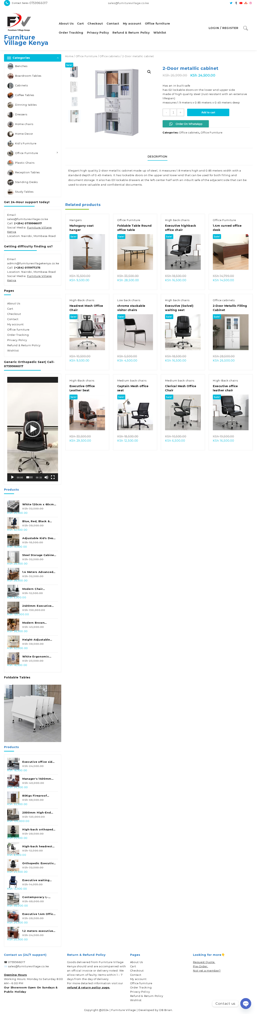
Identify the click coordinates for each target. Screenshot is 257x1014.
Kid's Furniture (26, 143)
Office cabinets (110, 56)
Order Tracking (18, 334)
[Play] (12, 477)
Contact (12, 319)
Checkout (14, 313)
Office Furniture (26, 153)
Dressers (21, 114)
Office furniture (18, 329)
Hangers (75, 220)
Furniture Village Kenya (26, 40)
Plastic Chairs (25, 162)
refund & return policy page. (88, 987)
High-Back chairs (81, 300)
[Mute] (46, 477)
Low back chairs (128, 300)
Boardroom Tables (28, 75)
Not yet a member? (207, 970)
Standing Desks (26, 182)
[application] (32, 429)
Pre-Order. (200, 966)
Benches (21, 66)
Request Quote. (204, 962)
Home (69, 56)
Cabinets (21, 85)
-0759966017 (38, 3)
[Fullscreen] (53, 477)
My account (15, 324)
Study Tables (24, 191)
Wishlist (13, 350)
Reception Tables (27, 172)
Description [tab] (157, 156)
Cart (10, 308)
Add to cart (208, 112)
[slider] (29, 477)
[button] (33, 429)
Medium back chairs (132, 380)
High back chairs (177, 220)
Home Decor (24, 133)
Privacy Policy (17, 340)
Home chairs (24, 124)
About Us (13, 303)
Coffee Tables (24, 95)
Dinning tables (26, 104)
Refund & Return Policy (23, 345)
